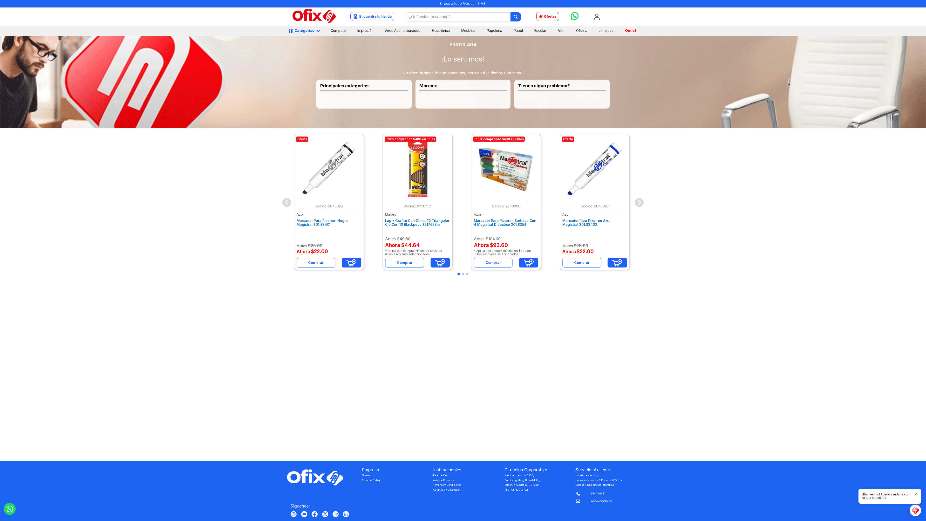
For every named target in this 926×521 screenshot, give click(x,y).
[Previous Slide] (287, 202)
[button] (458, 274)
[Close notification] (916, 494)
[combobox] (463, 16)
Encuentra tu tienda (375, 16)
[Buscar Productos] (516, 17)
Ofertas (550, 16)
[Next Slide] (639, 202)
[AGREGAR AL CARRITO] (351, 262)
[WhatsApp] (10, 509)
